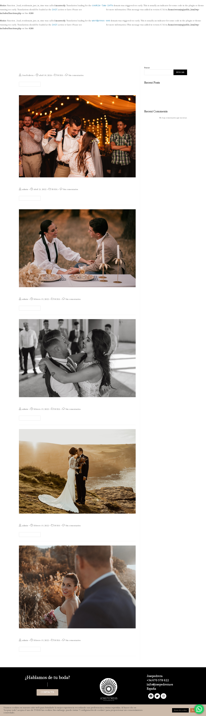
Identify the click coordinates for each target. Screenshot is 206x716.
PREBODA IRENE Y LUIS (39, 68)
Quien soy (79, 42)
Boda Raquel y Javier (152, 92)
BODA (60, 75)
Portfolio (131, 42)
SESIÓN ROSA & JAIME (154, 102)
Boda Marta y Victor (35, 519)
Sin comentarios (76, 75)
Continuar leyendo (31, 83)
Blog (147, 42)
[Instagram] (163, 696)
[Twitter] (157, 696)
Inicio (49, 42)
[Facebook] (151, 696)
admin (25, 189)
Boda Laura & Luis (34, 182)
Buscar (147, 68)
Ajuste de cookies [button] (180, 710)
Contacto (161, 42)
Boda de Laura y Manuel (39, 402)
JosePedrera (27, 75)
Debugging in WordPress (94, 10)
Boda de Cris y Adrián (36, 292)
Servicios (63, 42)
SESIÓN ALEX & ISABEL (154, 99)
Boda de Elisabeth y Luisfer (41, 633)
